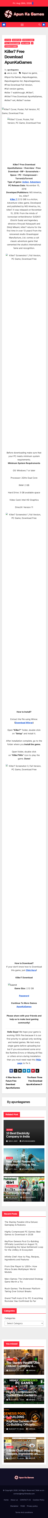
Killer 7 (14, 199)
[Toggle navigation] (22, 24)
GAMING (10, 1359)
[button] (40, 24)
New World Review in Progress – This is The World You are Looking (21, 1165)
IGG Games (25, 43)
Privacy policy (32, 1506)
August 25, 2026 (17, 1370)
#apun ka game (29, 73)
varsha (32, 1370)
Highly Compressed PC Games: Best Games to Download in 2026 (21, 1395)
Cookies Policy (38, 1500)
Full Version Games (12, 43)
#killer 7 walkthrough (14, 92)
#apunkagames (29, 77)
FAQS (22, 1506)
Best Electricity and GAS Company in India (22, 1191)
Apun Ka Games (28, 40)
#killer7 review (24, 100)
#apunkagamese (32, 81)
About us (14, 1500)
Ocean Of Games (11, 46)
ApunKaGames (24, 1006)
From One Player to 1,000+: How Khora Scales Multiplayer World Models (21, 1269)
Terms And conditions (24, 1512)
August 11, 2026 (16, 1458)
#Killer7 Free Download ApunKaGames (23, 96)
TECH (9, 1418)
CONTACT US (25, 1500)
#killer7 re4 (9, 100)
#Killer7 (29, 92)
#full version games (13, 88)
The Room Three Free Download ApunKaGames (34, 1081)
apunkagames (13, 70)
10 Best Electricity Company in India (18, 1134)
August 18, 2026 (17, 1400)
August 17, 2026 (16, 1429)
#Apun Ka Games (12, 77)
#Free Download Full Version (18, 85)
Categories (10, 1318)
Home (6, 1500)
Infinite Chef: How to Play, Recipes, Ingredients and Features (23, 1454)
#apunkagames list (13, 81)
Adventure (17, 40)
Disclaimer (14, 1506)
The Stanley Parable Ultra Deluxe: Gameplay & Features (23, 1366)
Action (7, 40)
